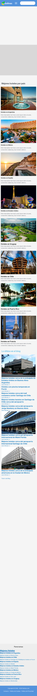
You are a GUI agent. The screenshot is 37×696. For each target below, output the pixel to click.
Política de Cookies (15, 691)
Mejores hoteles (9, 83)
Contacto (6, 691)
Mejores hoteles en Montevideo (8, 681)
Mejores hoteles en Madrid (7, 664)
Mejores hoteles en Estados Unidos (12, 666)
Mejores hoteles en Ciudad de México (10, 672)
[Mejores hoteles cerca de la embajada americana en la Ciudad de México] (18, 458)
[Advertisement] (18, 25)
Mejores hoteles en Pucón (28, 659)
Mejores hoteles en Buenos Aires (9, 655)
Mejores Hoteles (7, 650)
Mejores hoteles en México (9, 670)
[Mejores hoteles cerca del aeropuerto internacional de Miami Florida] (18, 422)
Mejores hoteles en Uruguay (9, 678)
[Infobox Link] (18, 102)
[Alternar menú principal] (16, 3)
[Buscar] (33, 3)
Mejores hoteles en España (9, 661)
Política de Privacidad (28, 691)
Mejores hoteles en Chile (8, 657)
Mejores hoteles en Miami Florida (9, 668)
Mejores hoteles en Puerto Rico (10, 674)
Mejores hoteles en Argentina (10, 653)
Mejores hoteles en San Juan (8, 676)
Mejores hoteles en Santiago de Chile (10, 659)
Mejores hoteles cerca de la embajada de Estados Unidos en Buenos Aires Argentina (18, 380)
